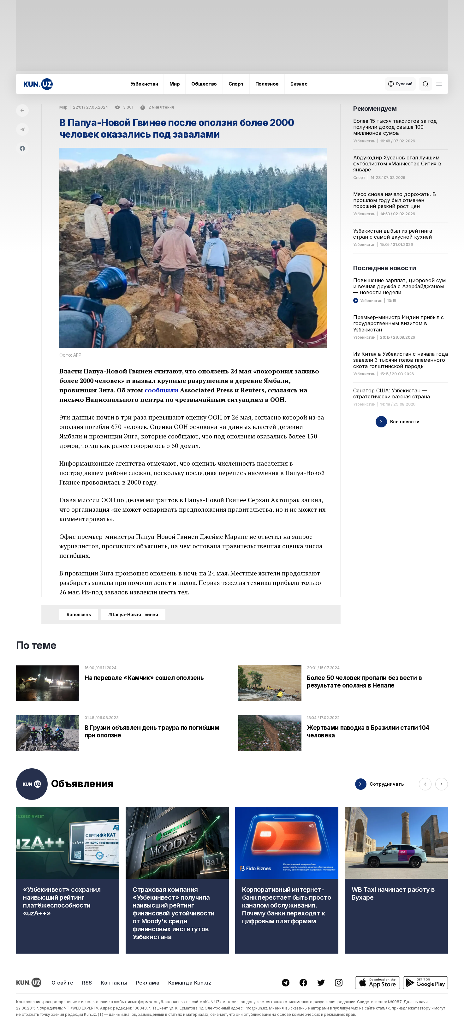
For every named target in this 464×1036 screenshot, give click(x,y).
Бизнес (298, 84)
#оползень (79, 614)
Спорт (236, 84)
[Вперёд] (441, 784)
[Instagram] (338, 982)
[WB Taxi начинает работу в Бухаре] (396, 880)
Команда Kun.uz (189, 982)
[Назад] (22, 110)
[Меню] (439, 84)
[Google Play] (425, 982)
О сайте (62, 982)
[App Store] (377, 982)
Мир (175, 84)
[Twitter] (321, 982)
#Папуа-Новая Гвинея (133, 614)
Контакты (114, 982)
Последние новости (384, 268)
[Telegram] (22, 129)
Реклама (147, 982)
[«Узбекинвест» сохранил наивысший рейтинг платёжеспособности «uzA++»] (67, 880)
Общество (204, 84)
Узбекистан (144, 84)
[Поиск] (425, 84)
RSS (87, 982)
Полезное (267, 84)
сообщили (161, 390)
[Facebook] (22, 148)
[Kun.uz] (38, 84)
